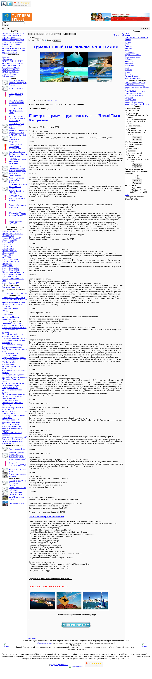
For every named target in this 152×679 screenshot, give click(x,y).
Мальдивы (129, 61)
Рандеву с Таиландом (11, 287)
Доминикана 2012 (9, 240)
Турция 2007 (7, 266)
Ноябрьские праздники (134, 95)
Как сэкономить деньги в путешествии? (12, 408)
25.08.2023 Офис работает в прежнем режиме (17, 198)
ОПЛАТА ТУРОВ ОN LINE (13, 50)
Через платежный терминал (135, 127)
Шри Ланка (129, 65)
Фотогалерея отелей (133, 78)
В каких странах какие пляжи (14, 328)
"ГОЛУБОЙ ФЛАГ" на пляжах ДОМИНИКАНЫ (12, 324)
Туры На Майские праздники (137, 91)
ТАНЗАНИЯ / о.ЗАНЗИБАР (136, 38)
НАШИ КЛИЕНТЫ (10, 72)
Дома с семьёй (134, 149)
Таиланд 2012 (8, 246)
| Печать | (116, 34)
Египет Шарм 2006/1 (10, 268)
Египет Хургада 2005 (11, 283)
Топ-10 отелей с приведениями (8, 363)
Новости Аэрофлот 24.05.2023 (16, 222)
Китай (127, 35)
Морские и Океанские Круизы (137, 104)
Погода (5, 310)
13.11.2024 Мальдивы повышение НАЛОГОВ (17, 161)
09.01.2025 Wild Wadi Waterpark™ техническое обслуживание (17, 138)
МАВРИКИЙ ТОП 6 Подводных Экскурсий (17, 483)
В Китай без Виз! (16, 88)
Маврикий (129, 63)
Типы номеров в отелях (12, 42)
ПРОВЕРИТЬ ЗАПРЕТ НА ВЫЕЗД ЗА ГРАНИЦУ (13, 34)
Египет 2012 (7, 244)
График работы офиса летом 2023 (17, 206)
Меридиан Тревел (44, 643)
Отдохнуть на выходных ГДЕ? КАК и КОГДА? (14, 412)
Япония (128, 74)
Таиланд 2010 (8, 249)
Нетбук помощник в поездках (14, 394)
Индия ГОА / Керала (133, 55)
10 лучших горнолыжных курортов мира (12, 442)
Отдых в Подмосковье (134, 102)
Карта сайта (7, 306)
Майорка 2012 (8, 242)
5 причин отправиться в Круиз (14, 338)
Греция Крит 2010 (9, 251)
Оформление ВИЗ (9, 53)
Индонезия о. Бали (132, 57)
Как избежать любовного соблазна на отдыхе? (12, 335)
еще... (127, 195)
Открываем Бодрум (16, 503)
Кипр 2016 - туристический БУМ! (17, 464)
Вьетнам (128, 70)
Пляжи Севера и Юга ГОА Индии (17, 489)
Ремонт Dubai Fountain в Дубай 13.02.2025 (18, 131)
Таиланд (128, 46)
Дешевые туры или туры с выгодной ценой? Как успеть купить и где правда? (17, 455)
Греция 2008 (7, 264)
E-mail (122, 34)
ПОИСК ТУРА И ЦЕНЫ (12, 61)
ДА (138, 176)
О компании (7, 59)
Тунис (127, 72)
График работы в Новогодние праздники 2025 (15, 146)
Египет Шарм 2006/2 (10, 270)
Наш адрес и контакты (11, 65)
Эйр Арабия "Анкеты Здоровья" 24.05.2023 (17, 214)
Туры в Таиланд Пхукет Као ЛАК (16, 493)
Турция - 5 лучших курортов (14, 358)
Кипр (127, 68)
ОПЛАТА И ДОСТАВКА (12, 63)
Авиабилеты (7, 315)
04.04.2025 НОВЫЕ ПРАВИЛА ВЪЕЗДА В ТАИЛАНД (17, 118)
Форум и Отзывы (9, 74)
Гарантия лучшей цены (11, 38)
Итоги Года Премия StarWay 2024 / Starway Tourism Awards (18, 154)
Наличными (133, 113)
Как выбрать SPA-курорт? (13, 375)
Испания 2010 (8, 253)
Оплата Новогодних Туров (13, 40)
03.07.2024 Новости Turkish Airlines (17, 174)
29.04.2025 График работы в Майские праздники (16, 103)
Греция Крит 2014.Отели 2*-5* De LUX (12, 235)
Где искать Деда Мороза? (12, 439)
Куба (127, 50)
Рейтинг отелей (8, 76)
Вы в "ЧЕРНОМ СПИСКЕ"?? (14, 300)
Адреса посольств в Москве (13, 302)
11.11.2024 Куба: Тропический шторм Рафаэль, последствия (17, 168)
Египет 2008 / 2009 (10, 259)
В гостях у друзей (135, 153)
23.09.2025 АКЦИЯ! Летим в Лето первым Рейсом (17, 83)
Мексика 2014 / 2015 (10, 231)
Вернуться (32, 638)
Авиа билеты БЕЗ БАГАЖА (13, 298)
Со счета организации (137, 119)
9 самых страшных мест (12, 347)
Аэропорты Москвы (10, 317)
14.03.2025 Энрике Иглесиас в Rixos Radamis (16, 126)
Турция (128, 42)
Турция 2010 (7, 255)
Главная (5, 57)
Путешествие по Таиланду (13, 272)
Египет (128, 40)
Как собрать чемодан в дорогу (14, 377)
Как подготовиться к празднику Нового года (11, 425)
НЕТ (138, 178)
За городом (132, 151)
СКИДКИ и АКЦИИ (10, 68)
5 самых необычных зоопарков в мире (10, 354)
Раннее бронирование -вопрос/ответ (11, 45)
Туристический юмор (11, 308)
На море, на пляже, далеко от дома (135, 156)
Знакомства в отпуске (11, 386)
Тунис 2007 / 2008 (9, 276)
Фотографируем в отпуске (13, 383)
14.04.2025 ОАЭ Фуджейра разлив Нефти (16, 110)
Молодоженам (130, 100)
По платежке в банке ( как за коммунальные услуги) (137, 132)
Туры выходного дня (133, 93)
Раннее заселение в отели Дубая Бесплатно (16, 180)
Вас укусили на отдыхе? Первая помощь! (12, 397)
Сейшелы (128, 59)
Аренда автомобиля (10, 388)
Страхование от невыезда (12, 304)
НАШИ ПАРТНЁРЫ (10, 70)
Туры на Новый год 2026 (135, 83)
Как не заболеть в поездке (12, 345)
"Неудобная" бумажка (11, 379)
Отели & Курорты (132, 76)
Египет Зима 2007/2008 (11, 274)
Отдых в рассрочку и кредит (14, 48)
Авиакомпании (8, 319)
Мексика (128, 48)
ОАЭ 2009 (6, 257)
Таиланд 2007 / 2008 (10, 261)
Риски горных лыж (10, 401)
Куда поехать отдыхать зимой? (14, 437)
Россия (127, 33)
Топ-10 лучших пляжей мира (14, 360)
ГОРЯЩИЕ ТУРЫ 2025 (134, 85)
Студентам (129, 98)
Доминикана (130, 53)
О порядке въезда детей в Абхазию (16, 95)
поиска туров (52, 100)
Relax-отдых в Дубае (17, 449)
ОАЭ (127, 44)
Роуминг (5, 381)
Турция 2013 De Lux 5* (11, 238)
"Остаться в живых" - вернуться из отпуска (11, 421)
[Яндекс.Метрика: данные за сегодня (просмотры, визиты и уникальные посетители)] (76, 667)
